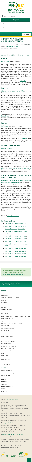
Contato (4, 391)
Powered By (14, 454)
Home (12, 283)
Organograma (5, 325)
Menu (27, 34)
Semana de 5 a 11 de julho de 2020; (15, 229)
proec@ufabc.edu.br (12, 400)
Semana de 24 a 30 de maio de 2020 (15, 248)
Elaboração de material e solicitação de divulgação (15, 316)
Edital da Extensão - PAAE (8, 351)
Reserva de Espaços (7, 386)
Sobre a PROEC (5, 330)
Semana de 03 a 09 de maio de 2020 (15, 256)
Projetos (4, 379)
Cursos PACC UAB (5, 375)
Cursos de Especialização (8, 373)
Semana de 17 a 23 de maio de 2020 (15, 251)
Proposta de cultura (7, 339)
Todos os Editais (5, 364)
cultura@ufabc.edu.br (13, 216)
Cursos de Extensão (6, 370)
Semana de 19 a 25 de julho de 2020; (15, 223)
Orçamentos (4, 295)
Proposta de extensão (7, 336)
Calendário (4, 302)
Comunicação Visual (6, 309)
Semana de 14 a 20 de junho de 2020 (15, 239)
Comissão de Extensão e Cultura (10, 297)
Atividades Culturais (12, 46)
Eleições (3, 307)
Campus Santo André (9, 423)
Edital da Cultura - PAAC (7, 348)
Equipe (3, 321)
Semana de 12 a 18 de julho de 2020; (15, 226)
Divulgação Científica (7, 318)
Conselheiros (5, 305)
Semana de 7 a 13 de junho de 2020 (15, 241)
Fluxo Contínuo (5, 359)
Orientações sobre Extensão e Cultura (11, 323)
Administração (5, 293)
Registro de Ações (6, 362)
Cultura (18, 283)
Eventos (4, 381)
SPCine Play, (23, 81)
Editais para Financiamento (8, 346)
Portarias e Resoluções (7, 328)
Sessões (3, 300)
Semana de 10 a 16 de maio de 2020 (15, 254)
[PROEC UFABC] (16, 7)
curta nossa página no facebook (13, 274)
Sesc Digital (5, 116)
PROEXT (3, 353)
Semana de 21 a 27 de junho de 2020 (15, 236)
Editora (3, 389)
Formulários (4, 355)
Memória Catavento (6, 148)
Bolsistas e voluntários (8, 341)
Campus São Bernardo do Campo (12, 434)
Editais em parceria (6, 343)
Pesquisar (15, 20)
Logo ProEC (4, 313)
